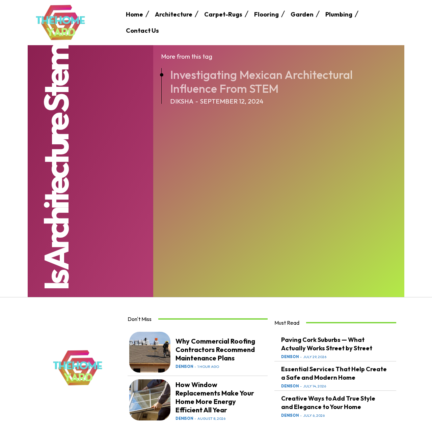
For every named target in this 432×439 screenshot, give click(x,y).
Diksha (181, 101)
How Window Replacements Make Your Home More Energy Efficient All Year (215, 397)
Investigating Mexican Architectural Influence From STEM (261, 81)
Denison (184, 366)
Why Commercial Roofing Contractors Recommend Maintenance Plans (215, 349)
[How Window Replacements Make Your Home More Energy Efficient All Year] (149, 399)
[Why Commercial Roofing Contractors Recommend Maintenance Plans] (149, 352)
